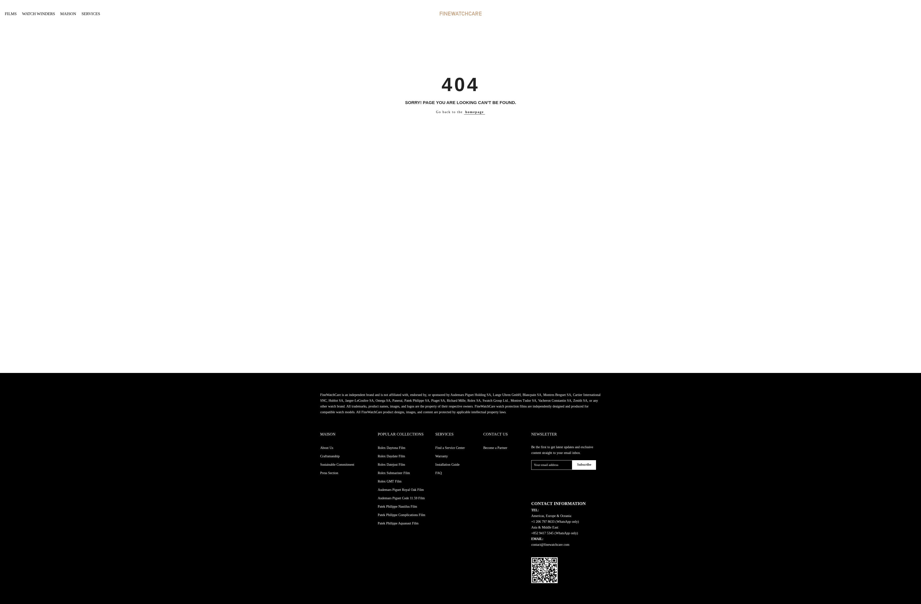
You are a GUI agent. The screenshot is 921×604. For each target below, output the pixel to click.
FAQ (438, 473)
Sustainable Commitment (337, 464)
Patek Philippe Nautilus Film (397, 506)
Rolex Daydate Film (391, 456)
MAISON (68, 14)
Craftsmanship (330, 456)
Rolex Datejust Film (391, 464)
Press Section (329, 473)
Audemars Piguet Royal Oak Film (401, 490)
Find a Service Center (450, 448)
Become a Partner (495, 448)
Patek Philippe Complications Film (401, 515)
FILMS (11, 14)
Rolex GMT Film (389, 481)
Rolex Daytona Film (391, 448)
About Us (326, 448)
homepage (474, 112)
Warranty (441, 456)
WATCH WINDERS (38, 14)
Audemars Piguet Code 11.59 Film (401, 498)
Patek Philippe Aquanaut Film (398, 523)
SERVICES (91, 14)
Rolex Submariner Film (394, 473)
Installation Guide (447, 464)
